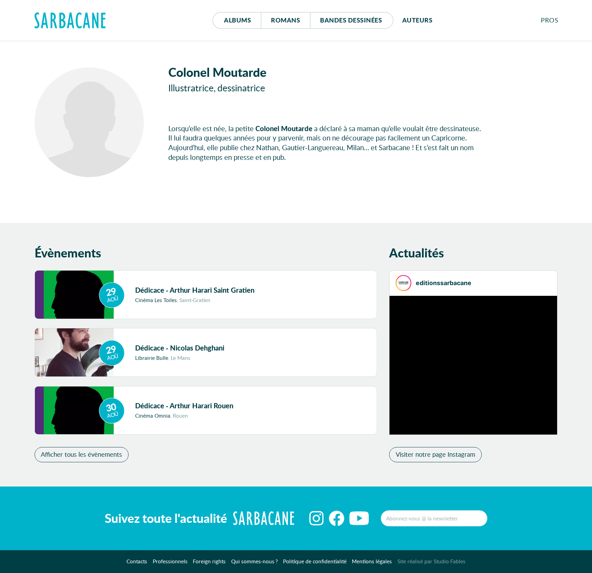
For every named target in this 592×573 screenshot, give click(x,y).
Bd (351, 20)
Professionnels (170, 561)
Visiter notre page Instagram (435, 454)
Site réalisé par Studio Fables (431, 561)
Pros (549, 20)
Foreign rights (209, 561)
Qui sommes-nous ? (254, 561)
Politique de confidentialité (315, 561)
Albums (237, 20)
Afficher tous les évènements (81, 454)
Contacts (136, 561)
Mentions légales (372, 561)
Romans (285, 20)
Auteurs (417, 20)
